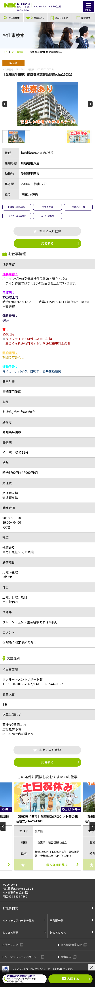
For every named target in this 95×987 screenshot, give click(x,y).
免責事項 (66, 957)
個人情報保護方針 (72, 944)
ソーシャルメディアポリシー (22, 957)
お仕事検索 (17, 52)
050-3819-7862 (17, 684)
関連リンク (12, 944)
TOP (4, 52)
